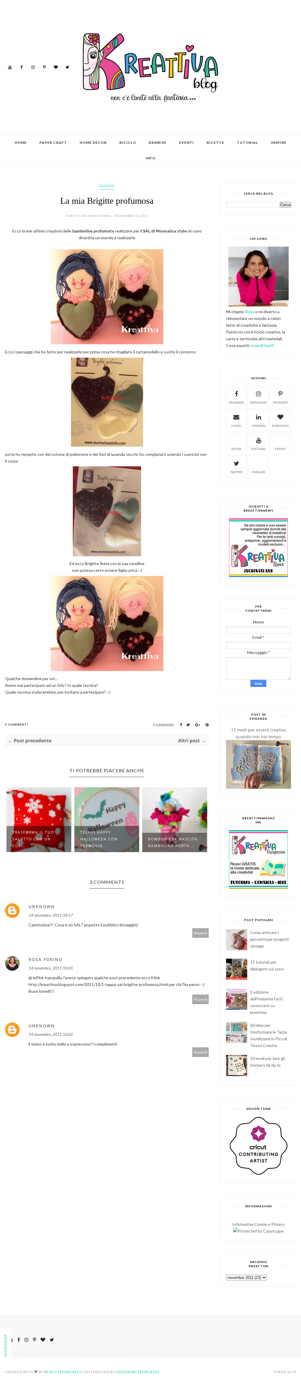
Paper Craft (53, 142)
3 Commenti (16, 724)
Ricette (215, 142)
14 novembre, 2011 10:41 (51, 967)
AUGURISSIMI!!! (164, 840)
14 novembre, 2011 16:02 (51, 1034)
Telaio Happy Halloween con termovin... (31, 839)
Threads (258, 472)
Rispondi (200, 933)
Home (21, 142)
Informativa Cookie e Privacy (258, 1224)
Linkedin (258, 425)
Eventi (186, 142)
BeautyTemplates (62, 1372)
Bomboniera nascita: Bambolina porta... (105, 842)
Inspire (279, 142)
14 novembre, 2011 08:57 (51, 915)
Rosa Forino (46, 959)
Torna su (282, 1372)
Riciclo (127, 142)
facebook (236, 402)
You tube (258, 449)
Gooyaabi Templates (137, 1372)
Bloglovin (280, 425)
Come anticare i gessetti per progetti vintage (269, 939)
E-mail (236, 425)
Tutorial (247, 142)
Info (150, 158)
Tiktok (236, 449)
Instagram (258, 402)
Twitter (236, 472)
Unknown (42, 906)
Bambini (157, 142)
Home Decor (93, 142)
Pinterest (280, 402)
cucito (107, 185)
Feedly (280, 449)
